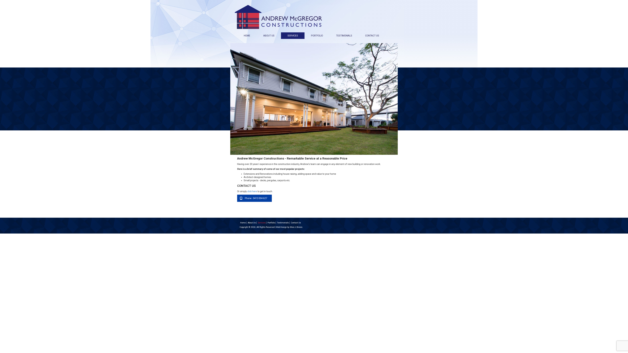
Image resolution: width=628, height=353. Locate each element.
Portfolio (317, 35)
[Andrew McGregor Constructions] (278, 16)
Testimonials (344, 35)
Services (293, 35)
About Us (268, 35)
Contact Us (372, 35)
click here (252, 191)
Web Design (281, 227)
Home (247, 35)
